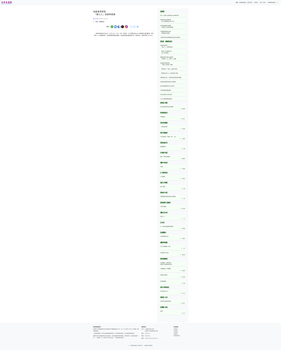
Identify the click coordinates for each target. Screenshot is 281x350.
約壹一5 (162, 216)
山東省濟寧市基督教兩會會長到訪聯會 (170, 37)
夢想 (161, 311)
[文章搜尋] (279, 2)
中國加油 (162, 116)
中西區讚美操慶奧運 (165, 90)
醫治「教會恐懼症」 (165, 156)
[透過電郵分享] (115, 26)
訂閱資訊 (176, 330)
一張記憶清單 (163, 126)
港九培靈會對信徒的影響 (166, 106)
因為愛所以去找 (164, 252)
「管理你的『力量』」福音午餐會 (168, 69)
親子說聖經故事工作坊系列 (167, 86)
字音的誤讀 (163, 206)
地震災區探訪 (163, 275)
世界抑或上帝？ (164, 291)
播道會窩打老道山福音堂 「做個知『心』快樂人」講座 (168, 58)
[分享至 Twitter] (122, 26)
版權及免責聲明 (148, 345)
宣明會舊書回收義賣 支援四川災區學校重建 (166, 26)
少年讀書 (162, 176)
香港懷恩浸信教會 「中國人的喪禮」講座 (166, 63)
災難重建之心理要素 (165, 268)
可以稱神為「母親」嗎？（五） (168, 136)
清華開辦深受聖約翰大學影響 (168, 196)
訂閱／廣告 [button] (262, 2)
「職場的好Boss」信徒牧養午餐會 (169, 73)
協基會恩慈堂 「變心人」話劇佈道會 (166, 46)
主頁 (237, 2)
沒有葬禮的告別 (164, 236)
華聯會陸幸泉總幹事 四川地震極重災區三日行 (167, 20)
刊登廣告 (176, 329)
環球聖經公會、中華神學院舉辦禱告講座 (170, 77)
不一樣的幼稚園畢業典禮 (166, 226)
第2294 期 (95, 18)
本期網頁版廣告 (272, 2)
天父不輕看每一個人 (165, 246)
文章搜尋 (176, 332)
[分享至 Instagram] (126, 26)
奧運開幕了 (163, 146)
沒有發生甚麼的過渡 (165, 301)
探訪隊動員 (163, 281)
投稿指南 (176, 334)
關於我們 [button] (249, 2)
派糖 (161, 166)
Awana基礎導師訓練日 (166, 98)
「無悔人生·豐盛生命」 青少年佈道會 (166, 52)
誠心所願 (162, 186)
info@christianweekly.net (151, 338)
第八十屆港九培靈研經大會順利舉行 (169, 15)
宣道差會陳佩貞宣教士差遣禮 (168, 81)
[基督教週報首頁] (6, 2)
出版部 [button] (256, 2)
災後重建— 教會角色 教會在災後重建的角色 (166, 263)
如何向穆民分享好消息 (166, 94)
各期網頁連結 (242, 2)
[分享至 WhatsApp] (111, 26)
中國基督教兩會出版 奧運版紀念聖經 (165, 32)
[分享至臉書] (119, 26)
